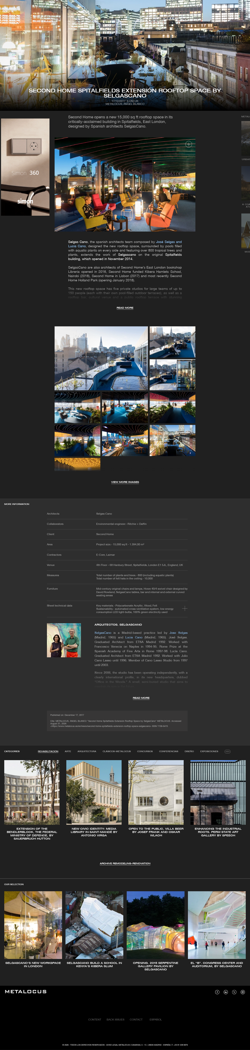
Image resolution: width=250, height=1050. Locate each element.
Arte (68, 751)
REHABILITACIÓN (48, 751)
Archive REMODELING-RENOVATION (125, 864)
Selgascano (127, 254)
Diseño (189, 751)
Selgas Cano (78, 242)
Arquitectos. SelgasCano (118, 625)
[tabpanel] (125, 813)
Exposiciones (209, 751)
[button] (10, 812)
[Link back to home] (25, 992)
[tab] (48, 752)
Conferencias (168, 751)
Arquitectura (87, 751)
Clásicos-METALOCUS (117, 751)
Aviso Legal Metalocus (118, 1045)
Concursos (145, 751)
